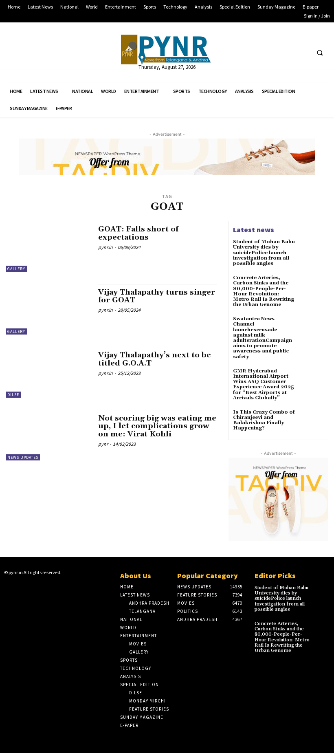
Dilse (13, 394)
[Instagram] (21, 588)
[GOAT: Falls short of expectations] (48, 246)
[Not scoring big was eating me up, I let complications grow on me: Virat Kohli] (48, 435)
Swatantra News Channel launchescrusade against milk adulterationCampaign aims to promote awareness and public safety (262, 337)
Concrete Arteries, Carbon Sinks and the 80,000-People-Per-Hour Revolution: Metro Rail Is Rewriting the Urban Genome (263, 291)
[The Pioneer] (166, 49)
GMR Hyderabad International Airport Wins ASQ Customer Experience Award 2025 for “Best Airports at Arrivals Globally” (263, 384)
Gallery (16, 268)
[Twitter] (286, 52)
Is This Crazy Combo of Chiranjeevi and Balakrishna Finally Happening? (264, 420)
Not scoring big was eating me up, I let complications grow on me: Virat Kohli (157, 426)
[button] (320, 52)
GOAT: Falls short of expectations (138, 233)
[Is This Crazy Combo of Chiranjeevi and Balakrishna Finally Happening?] (312, 421)
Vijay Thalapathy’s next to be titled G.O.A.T (154, 359)
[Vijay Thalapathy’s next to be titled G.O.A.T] (48, 372)
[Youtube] (302, 52)
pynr (103, 444)
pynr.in (105, 247)
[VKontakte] (47, 588)
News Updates (22, 457)
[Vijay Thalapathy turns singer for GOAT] (48, 309)
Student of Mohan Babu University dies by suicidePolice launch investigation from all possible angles (264, 252)
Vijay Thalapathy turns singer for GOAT (156, 296)
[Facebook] (271, 52)
